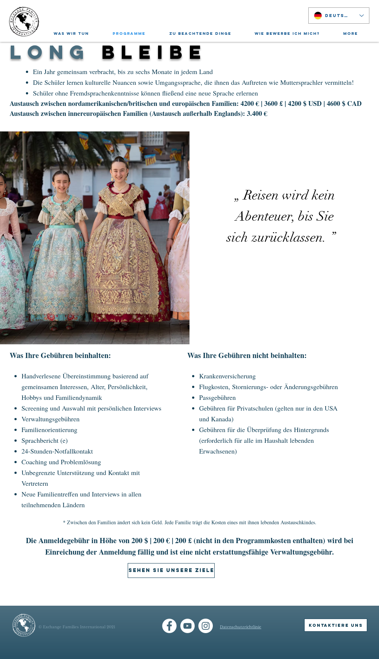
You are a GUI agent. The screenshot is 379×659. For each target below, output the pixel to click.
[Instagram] (205, 626)
